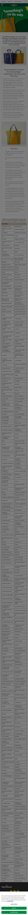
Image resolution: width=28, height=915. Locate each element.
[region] (14, 903)
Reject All (14, 908)
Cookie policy (10, 901)
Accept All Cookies (14, 912)
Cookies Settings (14, 904)
